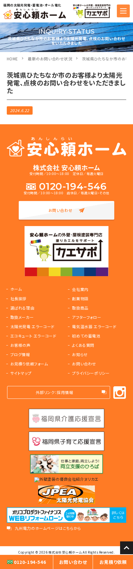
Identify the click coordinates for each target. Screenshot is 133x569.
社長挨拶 (18, 298)
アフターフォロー (86, 317)
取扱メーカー (22, 317)
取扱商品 (80, 308)
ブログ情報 (20, 354)
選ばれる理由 (22, 308)
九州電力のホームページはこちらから (48, 528)
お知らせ (79, 354)
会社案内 (80, 289)
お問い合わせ (60, 210)
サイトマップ (21, 373)
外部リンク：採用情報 (54, 392)
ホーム (16, 289)
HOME (12, 58)
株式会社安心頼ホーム (65, 552)
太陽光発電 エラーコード (32, 326)
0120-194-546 (73, 186)
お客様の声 (20, 345)
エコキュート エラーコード (33, 335)
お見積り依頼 (113, 562)
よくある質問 (83, 345)
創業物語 (80, 298)
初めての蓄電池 (86, 335)
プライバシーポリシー (90, 373)
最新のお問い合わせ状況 (50, 58)
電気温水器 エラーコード (94, 326)
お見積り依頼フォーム (29, 363)
